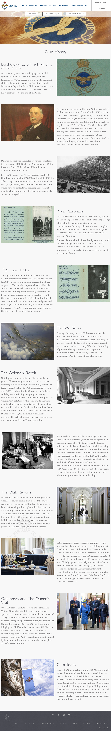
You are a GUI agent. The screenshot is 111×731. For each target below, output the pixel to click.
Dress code (32, 14)
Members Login (100, 3)
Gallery (63, 724)
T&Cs (16, 724)
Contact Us (100, 8)
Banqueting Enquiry (52, 14)
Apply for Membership (76, 14)
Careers (86, 724)
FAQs (75, 724)
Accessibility (30, 724)
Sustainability (102, 724)
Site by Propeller (104, 728)
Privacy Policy (48, 724)
